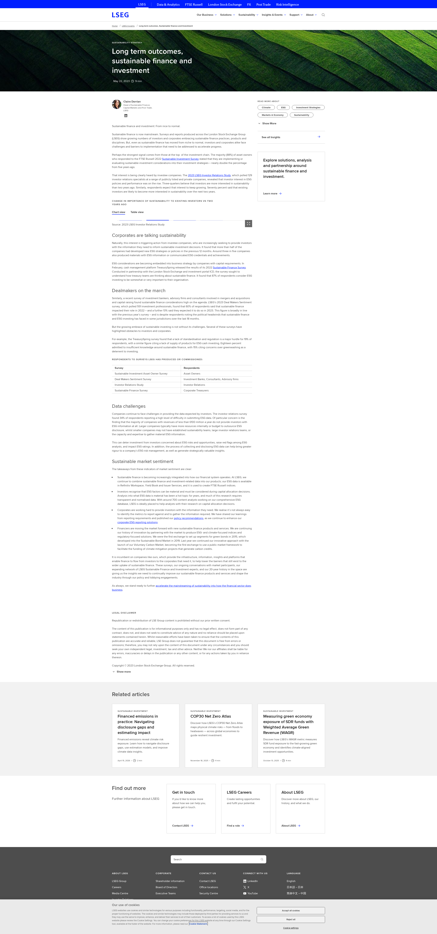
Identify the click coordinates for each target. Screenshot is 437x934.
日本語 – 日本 (295, 887)
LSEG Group (119, 881)
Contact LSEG (207, 881)
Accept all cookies (291, 910)
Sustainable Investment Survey (180, 159)
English (291, 881)
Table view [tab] (137, 212)
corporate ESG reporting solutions (137, 522)
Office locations (208, 887)
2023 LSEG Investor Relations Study (209, 175)
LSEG (142, 4)
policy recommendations (188, 518)
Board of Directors (166, 887)
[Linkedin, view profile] (125, 115)
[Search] (323, 15)
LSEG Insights (128, 25)
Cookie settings (291, 928)
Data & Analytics (168, 4)
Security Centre (208, 893)
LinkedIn (253, 881)
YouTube (253, 893)
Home (115, 25)
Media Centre (120, 893)
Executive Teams (166, 893)
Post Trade (263, 4)
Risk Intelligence (287, 4)
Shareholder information (170, 881)
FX (249, 4)
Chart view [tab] (118, 212)
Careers (116, 887)
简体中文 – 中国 (296, 893)
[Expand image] (248, 223)
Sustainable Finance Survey (229, 267)
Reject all (290, 919)
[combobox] (214, 859)
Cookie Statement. (198, 923)
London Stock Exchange (225, 4)
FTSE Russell (194, 4)
